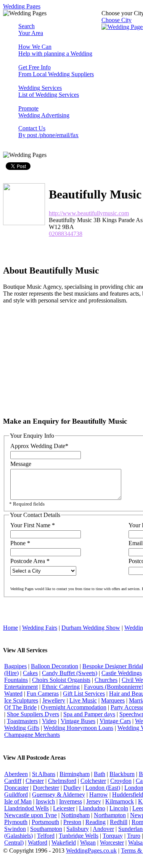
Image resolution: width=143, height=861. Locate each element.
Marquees (113, 700)
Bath (99, 774)
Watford (37, 842)
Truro (133, 835)
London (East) (102, 787)
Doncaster (16, 787)
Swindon (15, 829)
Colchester (93, 781)
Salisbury (77, 829)
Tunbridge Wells (78, 835)
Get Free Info (56, 70)
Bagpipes (15, 666)
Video (49, 721)
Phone (20, 543)
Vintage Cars (115, 721)
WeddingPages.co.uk (91, 850)
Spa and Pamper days (89, 714)
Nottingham (75, 815)
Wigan (88, 842)
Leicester (64, 808)
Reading (95, 822)
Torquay (113, 835)
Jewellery (53, 700)
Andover (103, 829)
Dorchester (46, 787)
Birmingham (74, 774)
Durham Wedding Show (90, 627)
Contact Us (48, 131)
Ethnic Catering (61, 686)
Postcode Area (30, 561)
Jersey (93, 801)
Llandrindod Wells (26, 808)
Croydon (121, 781)
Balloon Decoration (54, 666)
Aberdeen (16, 774)
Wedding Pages (21, 6)
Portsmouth (45, 822)
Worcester (112, 842)
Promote (43, 111)
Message (20, 464)
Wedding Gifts (21, 728)
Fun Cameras (43, 693)
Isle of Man (18, 801)
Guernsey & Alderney (58, 794)
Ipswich (45, 801)
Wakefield (63, 842)
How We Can (55, 50)
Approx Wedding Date (39, 446)
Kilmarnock (119, 801)
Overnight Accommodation (73, 707)
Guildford (16, 794)
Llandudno (92, 808)
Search (30, 29)
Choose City (116, 20)
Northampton (110, 815)
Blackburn (122, 774)
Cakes (30, 673)
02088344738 (65, 233)
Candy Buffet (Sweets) (69, 673)
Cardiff (12, 781)
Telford (46, 835)
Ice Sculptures (21, 700)
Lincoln (118, 808)
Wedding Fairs (39, 627)
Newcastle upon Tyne (30, 815)
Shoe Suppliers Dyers (33, 714)
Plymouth (15, 822)
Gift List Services (84, 693)
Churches (106, 680)
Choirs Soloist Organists (61, 680)
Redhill (118, 822)
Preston (72, 822)
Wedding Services (48, 91)
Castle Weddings (121, 673)
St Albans (43, 774)
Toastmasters (22, 721)
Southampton (46, 829)
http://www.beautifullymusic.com (89, 213)
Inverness (70, 801)
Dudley (72, 787)
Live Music (83, 700)
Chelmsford (62, 781)
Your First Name (32, 525)
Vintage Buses (78, 721)
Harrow (98, 794)
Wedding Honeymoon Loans (78, 728)
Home (10, 627)
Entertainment (21, 686)
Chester (35, 781)
